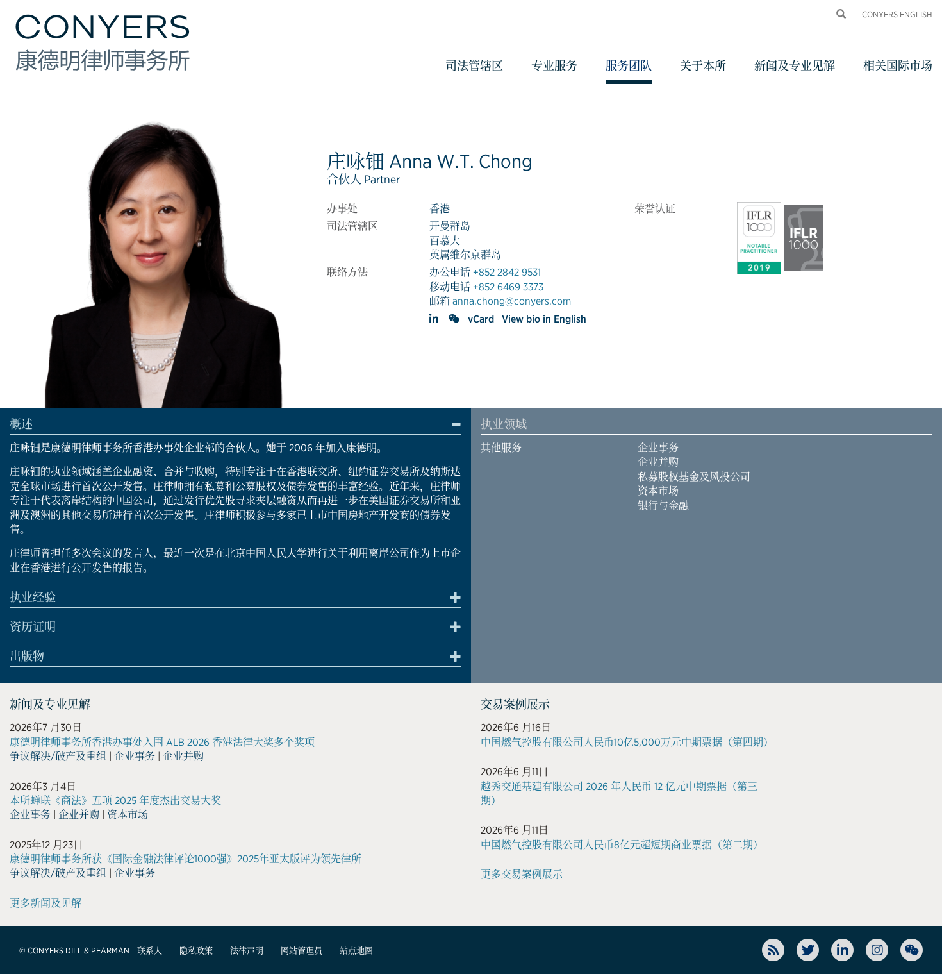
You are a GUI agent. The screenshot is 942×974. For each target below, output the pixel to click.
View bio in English (544, 319)
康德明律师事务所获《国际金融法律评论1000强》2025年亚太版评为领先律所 (185, 859)
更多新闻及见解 (45, 903)
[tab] (235, 426)
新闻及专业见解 (794, 65)
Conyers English (897, 14)
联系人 (149, 950)
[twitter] (808, 950)
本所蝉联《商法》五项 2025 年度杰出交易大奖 (115, 800)
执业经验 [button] (33, 597)
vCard (481, 319)
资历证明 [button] (33, 627)
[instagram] (877, 950)
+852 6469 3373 (508, 287)
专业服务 (554, 65)
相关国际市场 (897, 65)
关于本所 (703, 65)
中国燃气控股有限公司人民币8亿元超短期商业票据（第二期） (622, 845)
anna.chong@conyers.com (511, 301)
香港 (439, 209)
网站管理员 (301, 950)
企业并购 (658, 462)
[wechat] (454, 319)
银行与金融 (663, 506)
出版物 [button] (27, 656)
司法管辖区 (474, 65)
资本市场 (658, 491)
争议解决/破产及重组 (58, 756)
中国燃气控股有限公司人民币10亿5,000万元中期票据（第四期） (627, 742)
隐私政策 (196, 950)
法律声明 (246, 950)
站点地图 (356, 950)
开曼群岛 (449, 226)
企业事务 (658, 448)
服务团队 (629, 65)
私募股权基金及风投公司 (694, 477)
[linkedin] (435, 319)
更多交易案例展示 (522, 874)
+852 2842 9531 (507, 272)
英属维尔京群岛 (465, 255)
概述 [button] (21, 424)
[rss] (773, 950)
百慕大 (444, 241)
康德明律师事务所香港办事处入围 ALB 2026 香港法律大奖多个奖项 (162, 742)
